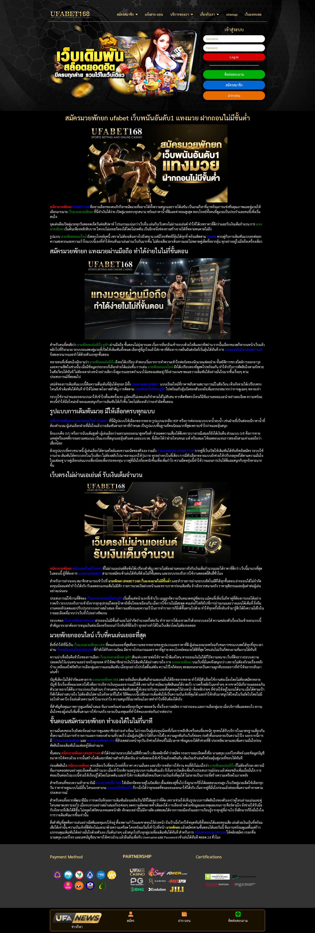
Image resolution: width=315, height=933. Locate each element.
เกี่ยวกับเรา (207, 14)
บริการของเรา (179, 14)
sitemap (232, 14)
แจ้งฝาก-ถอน (154, 14)
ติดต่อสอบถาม (234, 74)
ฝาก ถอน (234, 95)
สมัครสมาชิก (125, 14)
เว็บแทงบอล (253, 14)
